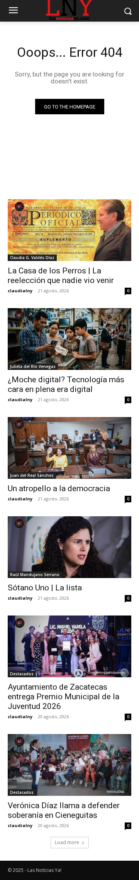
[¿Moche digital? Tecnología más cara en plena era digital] (69, 339)
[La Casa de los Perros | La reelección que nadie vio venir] (69, 230)
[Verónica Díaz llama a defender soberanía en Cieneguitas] (69, 765)
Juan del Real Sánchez (32, 475)
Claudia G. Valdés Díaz (32, 257)
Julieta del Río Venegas (33, 366)
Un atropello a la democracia (59, 488)
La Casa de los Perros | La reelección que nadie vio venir (61, 275)
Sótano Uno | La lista (45, 587)
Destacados (22, 674)
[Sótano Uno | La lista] (69, 547)
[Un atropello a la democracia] (69, 448)
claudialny (20, 290)
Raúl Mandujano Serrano (34, 574)
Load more (67, 842)
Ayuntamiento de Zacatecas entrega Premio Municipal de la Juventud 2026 (63, 696)
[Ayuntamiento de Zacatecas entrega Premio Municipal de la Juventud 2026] (69, 646)
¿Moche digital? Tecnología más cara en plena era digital (66, 384)
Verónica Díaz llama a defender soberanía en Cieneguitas (64, 810)
